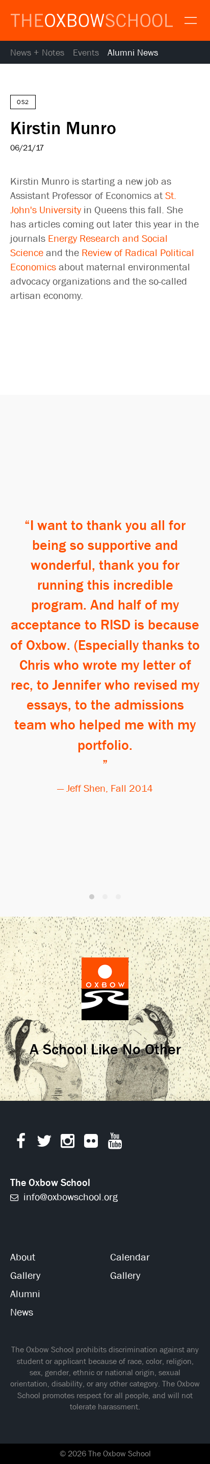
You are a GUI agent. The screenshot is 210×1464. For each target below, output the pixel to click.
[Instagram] (67, 1143)
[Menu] (189, 19)
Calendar (130, 1257)
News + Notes (37, 53)
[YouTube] (114, 1143)
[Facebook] (20, 1143)
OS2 (23, 102)
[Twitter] (44, 1143)
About (22, 1257)
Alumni (25, 1294)
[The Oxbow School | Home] (91, 20)
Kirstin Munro (63, 127)
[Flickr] (91, 1143)
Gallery (25, 1275)
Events (86, 53)
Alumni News (133, 53)
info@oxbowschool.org (69, 1197)
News (21, 1312)
